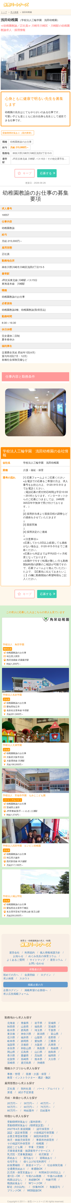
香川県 (11, 1055)
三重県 (52, 1041)
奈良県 (11, 1048)
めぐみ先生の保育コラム (42, 956)
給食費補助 (13, 1165)
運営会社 (14, 952)
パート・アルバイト (48, 1088)
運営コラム (56, 959)
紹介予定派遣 (26, 1092)
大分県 (52, 1059)
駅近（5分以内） (17, 1187)
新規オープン (33, 1165)
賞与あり (28, 1158)
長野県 (52, 1037)
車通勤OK (36, 1168)
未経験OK (34, 1179)
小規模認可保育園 (44, 1132)
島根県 (54, 1048)
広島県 (25, 1052)
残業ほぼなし (15, 1179)
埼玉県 (38, 1030)
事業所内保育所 (45, 1139)
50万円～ (12, 1107)
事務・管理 (13, 1074)
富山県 (54, 1033)
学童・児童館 (36, 1147)
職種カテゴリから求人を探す (22, 1068)
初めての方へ (11, 974)
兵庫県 (52, 1044)
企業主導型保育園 (17, 1136)
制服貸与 (55, 1187)
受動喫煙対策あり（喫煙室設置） (26, 1125)
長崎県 (25, 1059)
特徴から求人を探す (17, 1116)
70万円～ (45, 1107)
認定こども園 (15, 1147)
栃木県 (11, 1030)
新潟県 (41, 1033)
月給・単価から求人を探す (21, 1097)
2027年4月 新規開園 (19, 1129)
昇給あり (12, 1158)
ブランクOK (14, 1190)
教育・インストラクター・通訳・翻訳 (29, 1077)
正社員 (11, 1088)
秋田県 (11, 1026)
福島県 (38, 1026)
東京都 (11, 1033)
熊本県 (38, 1059)
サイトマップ (37, 959)
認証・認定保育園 (17, 1132)
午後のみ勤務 (55, 1176)
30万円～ (29, 1103)
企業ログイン (11, 990)
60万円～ (29, 1107)
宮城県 (52, 1023)
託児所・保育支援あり (20, 1172)
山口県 (38, 1052)
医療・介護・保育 (36, 1074)
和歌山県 (26, 1048)
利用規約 (30, 952)
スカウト (24, 978)
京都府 (25, 1044)
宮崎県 (11, 1062)
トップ (4, 11)
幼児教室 (44, 1154)
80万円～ (12, 1110)
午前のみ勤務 (33, 1176)
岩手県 (38, 1023)
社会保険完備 (55, 1165)
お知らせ (18, 956)
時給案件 (29, 1110)
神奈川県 (26, 1033)
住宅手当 (12, 1161)
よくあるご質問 (16, 959)
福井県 (25, 1037)
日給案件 (45, 1110)
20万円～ (12, 1103)
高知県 (38, 1055)
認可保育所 (43, 1129)
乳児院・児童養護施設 (20, 1154)
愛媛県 (25, 1055)
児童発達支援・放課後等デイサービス (29, 1150)
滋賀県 (11, 1044)
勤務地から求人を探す (18, 1017)
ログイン (46, 974)
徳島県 (52, 1052)
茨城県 (52, 1026)
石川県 (11, 1037)
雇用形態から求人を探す (20, 1083)
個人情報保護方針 (50, 952)
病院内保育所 (41, 1136)
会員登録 (30, 974)
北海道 (11, 1023)
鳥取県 (41, 1048)
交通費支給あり (16, 1168)
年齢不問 (51, 1179)
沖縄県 (41, 1062)
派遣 (9, 1092)
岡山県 (11, 1052)
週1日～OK (13, 1176)
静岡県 (25, 1041)
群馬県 (25, 1030)
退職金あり (46, 1158)
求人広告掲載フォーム (16, 993)
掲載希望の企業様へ (36, 990)
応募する (46, 173)
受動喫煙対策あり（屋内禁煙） (17, 132)
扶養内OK (38, 1187)
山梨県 (38, 1037)
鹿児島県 (26, 1062)
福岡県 (52, 1055)
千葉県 (52, 1030)
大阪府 (38, 1044)
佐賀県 (11, 1059)
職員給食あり (15, 1183)
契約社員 (26, 1088)
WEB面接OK (34, 1190)
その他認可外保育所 (18, 1143)
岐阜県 (11, 1041)
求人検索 (14, 11)
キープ (27, 173)
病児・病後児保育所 (18, 1139)
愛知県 (38, 1041)
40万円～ (45, 1103)
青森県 (25, 1023)
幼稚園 (40, 1143)
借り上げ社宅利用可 (34, 1161)
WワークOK (35, 1183)
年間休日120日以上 (50, 1172)
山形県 (25, 1026)
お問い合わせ (36, 963)
